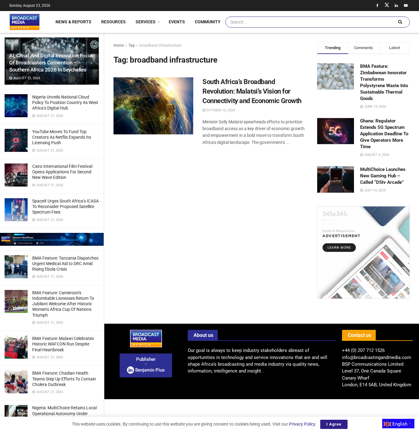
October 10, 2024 (220, 110)
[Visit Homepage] (24, 22)
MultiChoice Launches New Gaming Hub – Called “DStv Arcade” (383, 176)
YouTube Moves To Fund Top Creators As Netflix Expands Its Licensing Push (61, 137)
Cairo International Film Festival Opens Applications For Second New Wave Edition (62, 172)
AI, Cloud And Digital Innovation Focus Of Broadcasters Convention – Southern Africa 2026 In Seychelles (51, 62)
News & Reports (73, 21)
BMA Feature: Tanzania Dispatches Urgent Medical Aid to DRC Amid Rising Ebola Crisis (65, 264)
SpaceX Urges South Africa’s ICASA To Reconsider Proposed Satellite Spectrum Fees (65, 206)
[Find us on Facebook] (377, 5)
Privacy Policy (302, 424)
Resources (113, 21)
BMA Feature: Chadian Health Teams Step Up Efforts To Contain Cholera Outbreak (64, 379)
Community (208, 21)
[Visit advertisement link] (52, 239)
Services (146, 21)
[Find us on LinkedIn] (396, 5)
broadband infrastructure (160, 45)
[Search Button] (400, 22)
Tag (132, 45)
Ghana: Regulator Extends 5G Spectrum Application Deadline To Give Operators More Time (384, 133)
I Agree (333, 424)
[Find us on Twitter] (387, 5)
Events (177, 21)
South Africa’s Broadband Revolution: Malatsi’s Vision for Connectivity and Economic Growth (252, 91)
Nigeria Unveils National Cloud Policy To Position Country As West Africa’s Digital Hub (65, 102)
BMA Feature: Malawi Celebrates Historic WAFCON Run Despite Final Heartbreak (63, 344)
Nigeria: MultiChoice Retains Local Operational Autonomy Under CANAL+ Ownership (64, 413)
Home (118, 45)
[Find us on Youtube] (406, 5)
